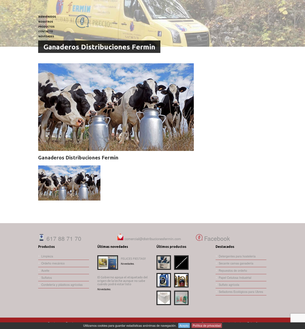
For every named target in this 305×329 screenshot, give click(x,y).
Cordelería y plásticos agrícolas (62, 285)
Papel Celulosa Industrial (235, 277)
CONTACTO (45, 31)
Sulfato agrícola (229, 285)
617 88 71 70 (63, 238)
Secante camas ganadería (236, 263)
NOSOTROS (45, 21)
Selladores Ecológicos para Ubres (241, 292)
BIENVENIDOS (47, 16)
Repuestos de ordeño (233, 270)
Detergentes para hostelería (237, 256)
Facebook (216, 238)
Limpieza (47, 256)
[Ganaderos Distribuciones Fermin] (152, 107)
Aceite (45, 270)
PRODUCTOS (46, 26)
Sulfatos (46, 277)
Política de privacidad (207, 325)
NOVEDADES (46, 36)
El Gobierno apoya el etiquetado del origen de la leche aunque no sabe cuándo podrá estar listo (122, 280)
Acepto (184, 325)
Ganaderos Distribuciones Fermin (78, 157)
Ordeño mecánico (53, 263)
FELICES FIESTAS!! (133, 258)
